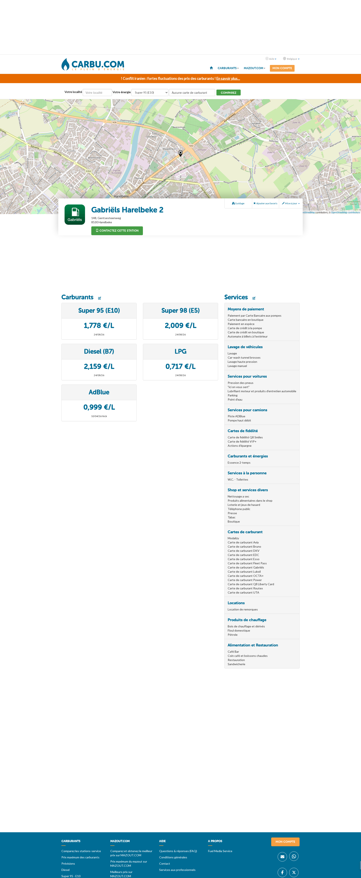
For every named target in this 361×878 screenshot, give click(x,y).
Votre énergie (122, 92)
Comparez (228, 93)
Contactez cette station (119, 230)
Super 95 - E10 (70, 876)
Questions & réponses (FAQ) (178, 851)
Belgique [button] (292, 58)
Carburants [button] (227, 68)
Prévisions (68, 863)
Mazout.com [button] (253, 68)
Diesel (65, 870)
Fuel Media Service (220, 851)
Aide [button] (271, 58)
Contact (164, 863)
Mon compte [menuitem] (282, 68)
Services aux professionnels (177, 870)
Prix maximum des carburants (80, 857)
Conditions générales (173, 857)
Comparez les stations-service (81, 851)
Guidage (239, 203)
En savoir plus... (228, 78)
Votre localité (73, 92)
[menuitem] (211, 67)
